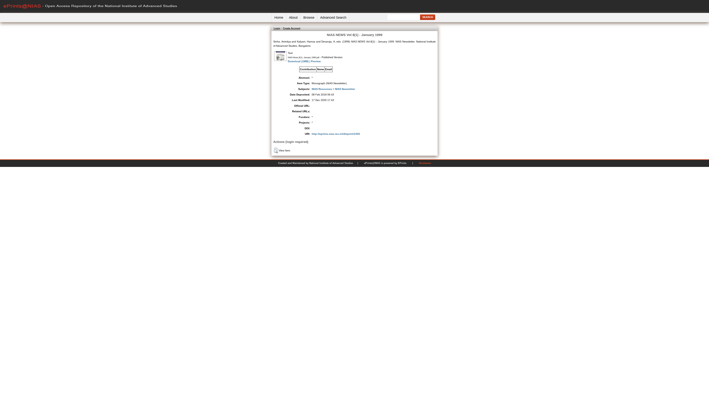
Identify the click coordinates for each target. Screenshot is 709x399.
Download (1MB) (298, 61)
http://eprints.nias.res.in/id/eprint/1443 (336, 133)
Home (278, 17)
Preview (316, 61)
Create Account (291, 28)
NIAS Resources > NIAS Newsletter (333, 89)
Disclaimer (425, 163)
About (293, 17)
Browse (308, 17)
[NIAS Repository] (90, 12)
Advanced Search (333, 17)
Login (277, 28)
